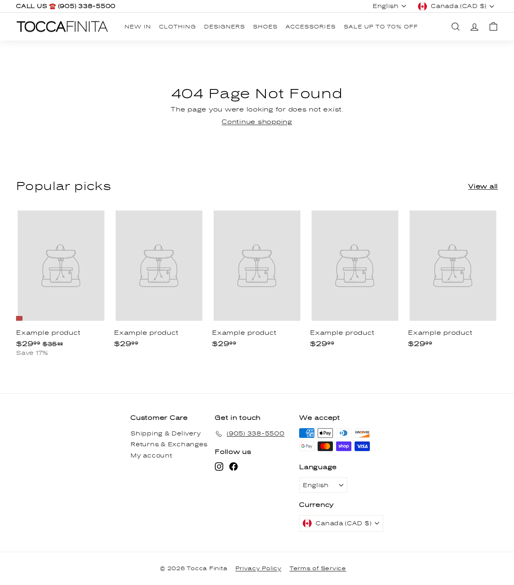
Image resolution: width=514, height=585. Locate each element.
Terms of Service (318, 568)
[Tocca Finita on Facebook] (233, 466)
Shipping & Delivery (166, 433)
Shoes (265, 27)
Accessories (310, 27)
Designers (224, 27)
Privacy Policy (258, 568)
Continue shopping (257, 122)
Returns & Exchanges (169, 444)
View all (483, 186)
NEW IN (137, 27)
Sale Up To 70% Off (381, 27)
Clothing (177, 27)
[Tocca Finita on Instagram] (219, 466)
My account (151, 455)
